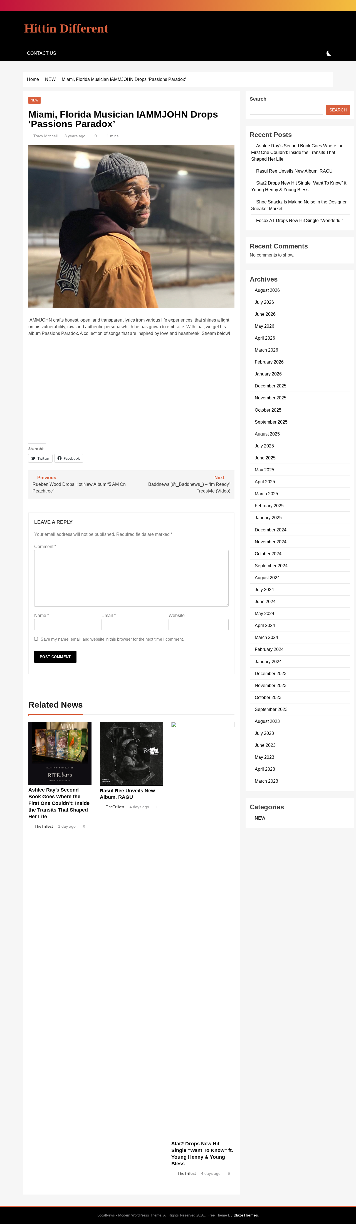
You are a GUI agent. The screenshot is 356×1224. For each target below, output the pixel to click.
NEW (34, 100)
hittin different (66, 28)
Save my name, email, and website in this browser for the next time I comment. (112, 639)
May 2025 (264, 469)
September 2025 (271, 421)
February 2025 (269, 505)
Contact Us (41, 53)
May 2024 (264, 613)
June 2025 (265, 457)
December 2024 (270, 529)
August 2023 (267, 721)
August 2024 (267, 577)
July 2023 (264, 733)
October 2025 (268, 409)
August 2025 (267, 433)
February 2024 (269, 649)
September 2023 (271, 709)
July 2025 (264, 445)
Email (109, 615)
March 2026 (266, 349)
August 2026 (267, 290)
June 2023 (265, 745)
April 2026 (265, 337)
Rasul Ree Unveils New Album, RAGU (294, 170)
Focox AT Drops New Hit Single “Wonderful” (299, 220)
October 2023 (268, 697)
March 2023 (266, 780)
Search (258, 99)
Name (41, 615)
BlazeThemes (246, 1215)
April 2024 (265, 625)
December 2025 (270, 385)
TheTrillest (43, 826)
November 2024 (270, 541)
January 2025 (268, 517)
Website (177, 615)
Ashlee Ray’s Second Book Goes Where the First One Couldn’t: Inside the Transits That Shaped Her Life (59, 803)
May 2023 (264, 757)
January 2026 (268, 373)
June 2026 (265, 314)
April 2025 (265, 481)
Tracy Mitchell (45, 136)
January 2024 (268, 661)
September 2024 (271, 565)
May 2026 (264, 326)
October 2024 (268, 553)
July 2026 (264, 302)
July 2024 (264, 589)
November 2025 (270, 397)
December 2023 (270, 673)
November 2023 (270, 685)
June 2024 (265, 601)
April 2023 (265, 769)
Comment (45, 546)
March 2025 (266, 493)
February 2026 (269, 361)
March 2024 (266, 637)
